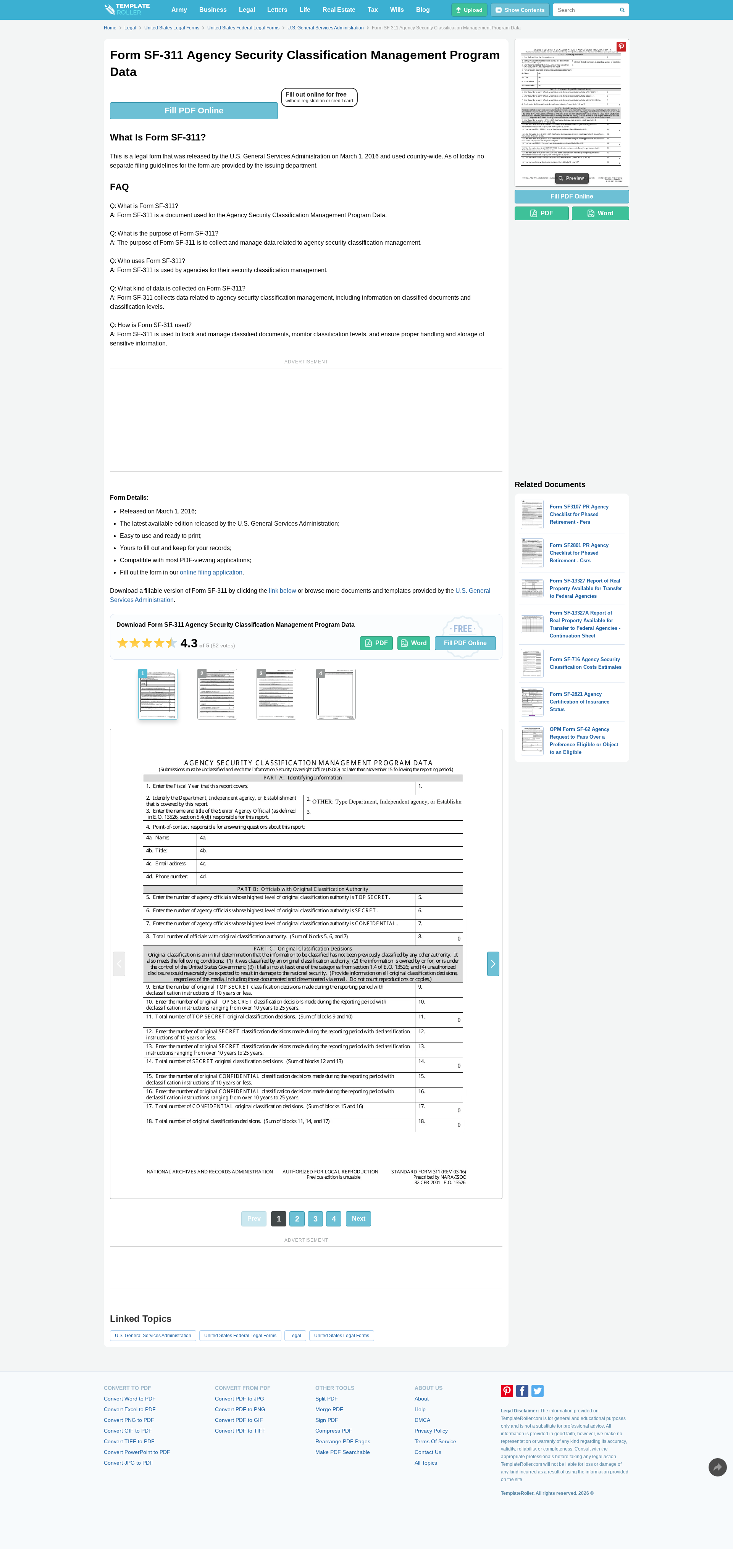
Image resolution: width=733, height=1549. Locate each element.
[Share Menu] (718, 1467)
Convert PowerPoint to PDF (137, 1452)
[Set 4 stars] (159, 643)
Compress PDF (333, 1431)
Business (213, 9)
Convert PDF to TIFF (240, 1431)
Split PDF (326, 1399)
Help (420, 1409)
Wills (397, 9)
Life (305, 9)
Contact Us (428, 1452)
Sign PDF (326, 1420)
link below (282, 590)
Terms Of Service (435, 1441)
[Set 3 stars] (147, 643)
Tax (373, 9)
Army (179, 9)
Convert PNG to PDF (129, 1420)
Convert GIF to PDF (128, 1431)
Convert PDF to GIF (239, 1420)
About (422, 1399)
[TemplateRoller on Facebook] (522, 1391)
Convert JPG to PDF (128, 1463)
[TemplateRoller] (127, 10)
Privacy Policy (431, 1431)
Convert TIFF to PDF (129, 1441)
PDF (381, 643)
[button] (493, 964)
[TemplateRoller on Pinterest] (507, 1391)
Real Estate (339, 9)
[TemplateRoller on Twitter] (537, 1391)
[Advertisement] (306, 420)
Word (419, 643)
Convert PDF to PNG (240, 1409)
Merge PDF (329, 1409)
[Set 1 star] (122, 643)
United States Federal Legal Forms (240, 1335)
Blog (423, 9)
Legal (247, 9)
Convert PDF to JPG (239, 1399)
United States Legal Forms (341, 1335)
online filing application (211, 572)
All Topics (426, 1463)
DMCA (422, 1420)
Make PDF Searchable (342, 1452)
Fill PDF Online (194, 110)
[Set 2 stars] (135, 643)
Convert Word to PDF (130, 1399)
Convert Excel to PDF (130, 1409)
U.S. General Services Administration (153, 1335)
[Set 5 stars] (171, 643)
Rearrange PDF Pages (342, 1441)
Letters (277, 9)
